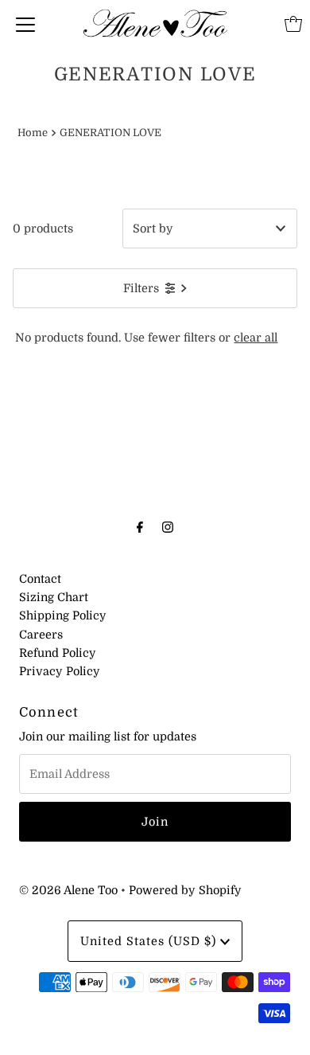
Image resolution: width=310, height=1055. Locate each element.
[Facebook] (140, 527)
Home (32, 133)
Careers (41, 634)
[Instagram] (167, 527)
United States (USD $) (150, 941)
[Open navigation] (25, 24)
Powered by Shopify (185, 890)
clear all (255, 337)
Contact (40, 578)
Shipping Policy (63, 615)
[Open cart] (293, 24)
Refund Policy (57, 653)
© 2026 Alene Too (68, 890)
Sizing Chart (53, 597)
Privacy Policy (59, 671)
